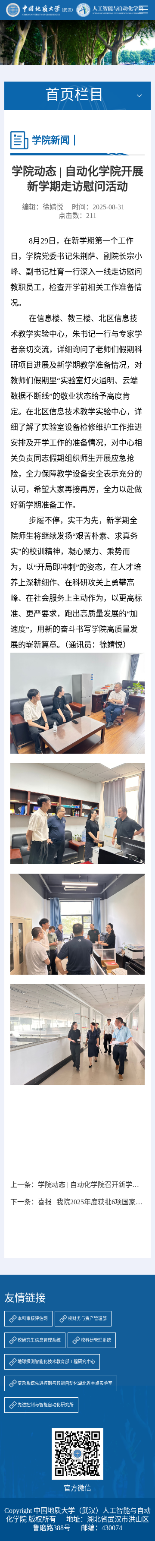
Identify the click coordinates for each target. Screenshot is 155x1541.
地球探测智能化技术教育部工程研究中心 (56, 1361)
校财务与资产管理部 (87, 1318)
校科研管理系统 (96, 1340)
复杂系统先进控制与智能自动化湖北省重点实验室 (65, 1383)
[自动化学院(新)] (74, 10)
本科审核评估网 (33, 1318)
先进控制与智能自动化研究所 (46, 1404)
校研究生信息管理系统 (39, 1340)
